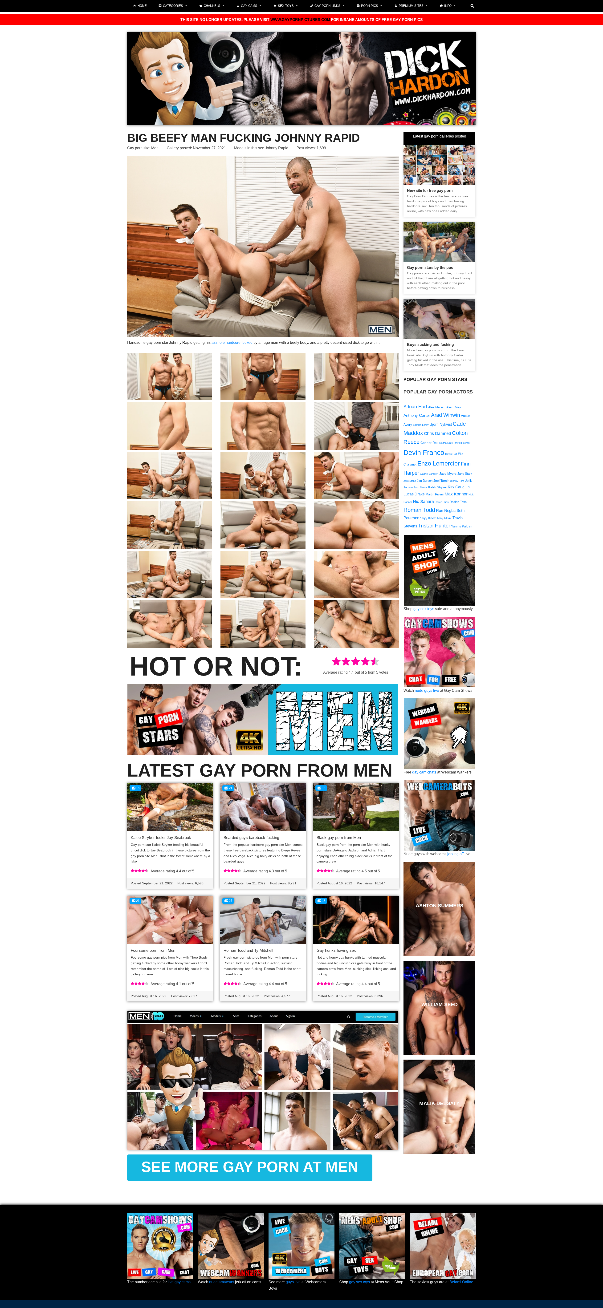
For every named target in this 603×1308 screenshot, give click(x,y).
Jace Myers (447, 473)
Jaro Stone (409, 480)
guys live (293, 1282)
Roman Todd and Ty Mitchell (248, 950)
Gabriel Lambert (429, 473)
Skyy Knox (428, 518)
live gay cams (179, 1282)
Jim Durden (424, 480)
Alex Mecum (436, 407)
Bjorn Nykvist (441, 424)
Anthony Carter (416, 415)
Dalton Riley (446, 442)
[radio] (336, 662)
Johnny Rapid (276, 148)
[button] (472, 5)
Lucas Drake (414, 494)
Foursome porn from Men (153, 950)
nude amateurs (221, 1282)
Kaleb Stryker (437, 487)
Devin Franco (423, 452)
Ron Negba (446, 510)
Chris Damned (437, 433)
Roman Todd (419, 510)
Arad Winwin (445, 415)
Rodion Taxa (458, 502)
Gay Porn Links (327, 6)
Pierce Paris (442, 502)
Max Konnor (456, 493)
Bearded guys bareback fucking (251, 837)
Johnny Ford (457, 480)
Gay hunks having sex (336, 950)
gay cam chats (424, 772)
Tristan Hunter (434, 526)
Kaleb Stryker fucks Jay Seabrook (161, 837)
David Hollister (462, 442)
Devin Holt (451, 454)
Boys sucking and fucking (430, 345)
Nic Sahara (423, 501)
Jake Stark (464, 473)
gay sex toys (423, 609)
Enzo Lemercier (438, 463)
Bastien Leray (421, 424)
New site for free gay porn (430, 191)
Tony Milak (444, 518)
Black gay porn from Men (339, 837)
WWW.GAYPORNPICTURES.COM (300, 20)
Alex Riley (453, 407)
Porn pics (369, 6)
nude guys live (427, 690)
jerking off (455, 854)
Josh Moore (420, 487)
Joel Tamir (441, 480)
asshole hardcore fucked (232, 342)
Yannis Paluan (461, 526)
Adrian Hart (415, 406)
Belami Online (461, 1282)
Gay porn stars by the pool (430, 268)
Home (142, 6)
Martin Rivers (435, 494)
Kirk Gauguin (459, 487)
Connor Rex (429, 443)
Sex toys (286, 6)
